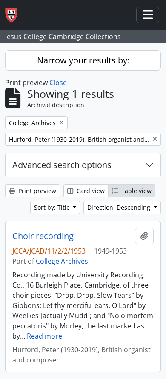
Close (58, 82)
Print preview (36, 191)
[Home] (14, 15)
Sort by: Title (53, 207)
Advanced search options (62, 165)
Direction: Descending (119, 207)
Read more (44, 336)
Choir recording (43, 236)
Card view (90, 191)
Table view (136, 191)
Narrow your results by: (83, 60)
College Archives (62, 261)
